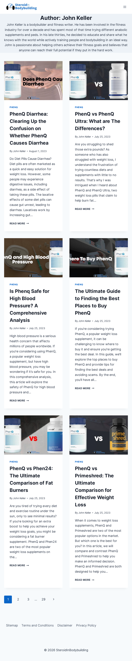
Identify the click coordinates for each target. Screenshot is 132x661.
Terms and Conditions (37, 625)
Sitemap (12, 625)
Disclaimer (64, 625)
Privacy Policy (86, 625)
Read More (19, 223)
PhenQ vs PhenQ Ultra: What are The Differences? (97, 121)
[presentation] (33, 80)
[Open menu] (125, 6)
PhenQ (14, 107)
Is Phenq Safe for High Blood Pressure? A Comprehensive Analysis (29, 305)
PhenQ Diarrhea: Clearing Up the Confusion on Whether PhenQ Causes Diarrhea (29, 128)
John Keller (19, 151)
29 (43, 599)
